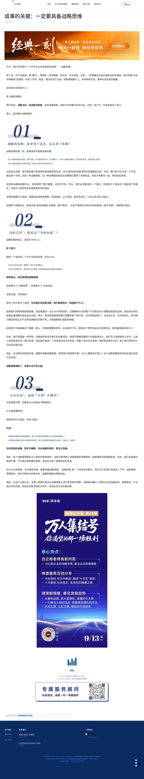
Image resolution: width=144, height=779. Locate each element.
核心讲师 (8, 740)
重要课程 (75, 4)
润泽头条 (97, 4)
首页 (49, 4)
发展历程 (8, 734)
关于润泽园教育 (61, 4)
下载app (127, 4)
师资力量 (86, 4)
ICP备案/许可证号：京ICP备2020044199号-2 (72, 761)
